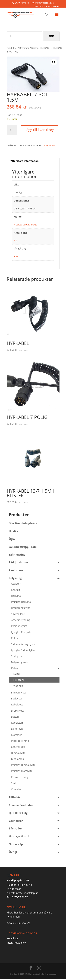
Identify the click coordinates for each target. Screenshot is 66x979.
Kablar (34, 47)
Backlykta (16, 698)
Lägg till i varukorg (39, 129)
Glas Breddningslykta (23, 523)
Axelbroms (16, 570)
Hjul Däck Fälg (18, 813)
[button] (54, 62)
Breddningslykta (20, 607)
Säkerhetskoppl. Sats (22, 547)
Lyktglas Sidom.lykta (23, 650)
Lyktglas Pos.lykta (21, 632)
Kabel (16, 673)
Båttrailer (15, 828)
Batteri (15, 716)
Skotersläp (16, 844)
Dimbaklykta (18, 753)
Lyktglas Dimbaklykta (23, 765)
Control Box (18, 746)
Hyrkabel (18, 679)
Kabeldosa (17, 704)
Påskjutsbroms (18, 562)
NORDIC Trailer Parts (25, 224)
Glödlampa (17, 759)
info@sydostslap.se (26, 893)
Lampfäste (17, 728)
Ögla (12, 539)
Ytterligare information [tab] (24, 161)
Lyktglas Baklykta (21, 601)
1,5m (16, 256)
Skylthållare (18, 614)
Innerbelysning (20, 740)
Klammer (16, 734)
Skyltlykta (16, 656)
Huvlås (13, 531)
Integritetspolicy (16, 942)
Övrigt (13, 852)
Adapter (16, 583)
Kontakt (15, 589)
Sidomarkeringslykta (23, 644)
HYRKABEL (45, 47)
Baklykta (16, 595)
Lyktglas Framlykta (22, 771)
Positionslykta (19, 626)
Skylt (14, 783)
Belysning (24, 47)
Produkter (12, 47)
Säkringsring (17, 554)
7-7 (15, 240)
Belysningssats (20, 662)
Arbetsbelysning (20, 620)
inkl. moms (39, 6)
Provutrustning (20, 777)
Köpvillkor (12, 938)
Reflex (14, 638)
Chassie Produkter (21, 805)
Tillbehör (15, 797)
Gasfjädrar (16, 821)
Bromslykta (17, 710)
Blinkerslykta (18, 692)
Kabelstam (17, 722)
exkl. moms (53, 6)
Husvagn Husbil (19, 836)
